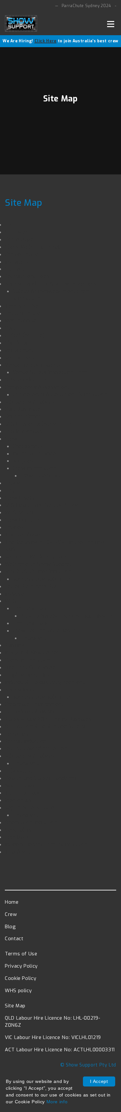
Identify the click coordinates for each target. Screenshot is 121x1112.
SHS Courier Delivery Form (38, 424)
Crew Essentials (40, 475)
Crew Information (34, 468)
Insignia (14, 593)
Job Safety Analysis (30, 402)
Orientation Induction (31, 822)
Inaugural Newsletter (32, 652)
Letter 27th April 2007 (33, 586)
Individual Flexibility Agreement (45, 682)
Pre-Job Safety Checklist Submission (66, 615)
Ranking (15, 645)
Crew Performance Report (45, 630)
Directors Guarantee (30, 667)
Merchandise (21, 320)
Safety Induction (25, 689)
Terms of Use (22, 306)
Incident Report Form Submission (46, 844)
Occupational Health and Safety (45, 726)
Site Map (16, 232)
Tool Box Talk (30, 608)
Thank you (33, 638)
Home (12, 902)
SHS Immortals (23, 431)
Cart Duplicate (23, 409)
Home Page (19, 239)
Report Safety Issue (29, 807)
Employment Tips (27, 674)
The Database (22, 534)
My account (19, 350)
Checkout (16, 342)
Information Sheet (35, 453)
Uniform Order (23, 416)
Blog (10, 490)
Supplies (23, 460)
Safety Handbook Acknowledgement (51, 283)
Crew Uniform (22, 519)
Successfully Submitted (43, 579)
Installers (17, 261)
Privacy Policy (22, 313)
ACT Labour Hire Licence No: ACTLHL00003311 (60, 1049)
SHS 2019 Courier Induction (38, 571)
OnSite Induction (25, 379)
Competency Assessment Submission (60, 394)
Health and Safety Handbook (41, 778)
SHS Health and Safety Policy (41, 505)
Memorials (18, 800)
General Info (20, 829)
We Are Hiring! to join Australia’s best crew (60, 41)
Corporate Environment (34, 704)
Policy (12, 483)
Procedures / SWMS (30, 711)
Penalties (16, 734)
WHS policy (19, 512)
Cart (10, 328)
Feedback (17, 837)
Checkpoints (28, 446)
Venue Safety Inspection (35, 364)
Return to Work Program (35, 556)
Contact (14, 268)
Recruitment (20, 357)
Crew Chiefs (20, 497)
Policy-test (19, 770)
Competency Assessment (37, 387)
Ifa (8, 224)
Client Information (27, 660)
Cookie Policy (21, 254)
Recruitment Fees (27, 276)
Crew (11, 438)
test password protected (36, 748)
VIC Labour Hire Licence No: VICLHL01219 (53, 1037)
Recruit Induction (26, 741)
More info (57, 1101)
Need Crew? (20, 785)
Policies (14, 527)
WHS (11, 601)
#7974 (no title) (25, 335)
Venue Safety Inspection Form (51, 372)
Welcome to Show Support (38, 564)
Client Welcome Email (33, 247)
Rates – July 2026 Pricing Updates (48, 719)
